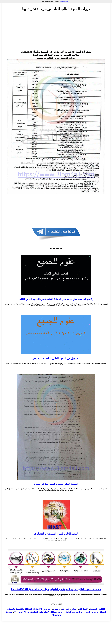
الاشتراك (83, 608)
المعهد (93, 608)
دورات (65, 608)
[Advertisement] (56, 32)
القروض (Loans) (42, 608)
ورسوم (57, 608)
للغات (102, 608)
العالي (74, 608)
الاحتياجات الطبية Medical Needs (32, 611)
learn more (64, 1)
